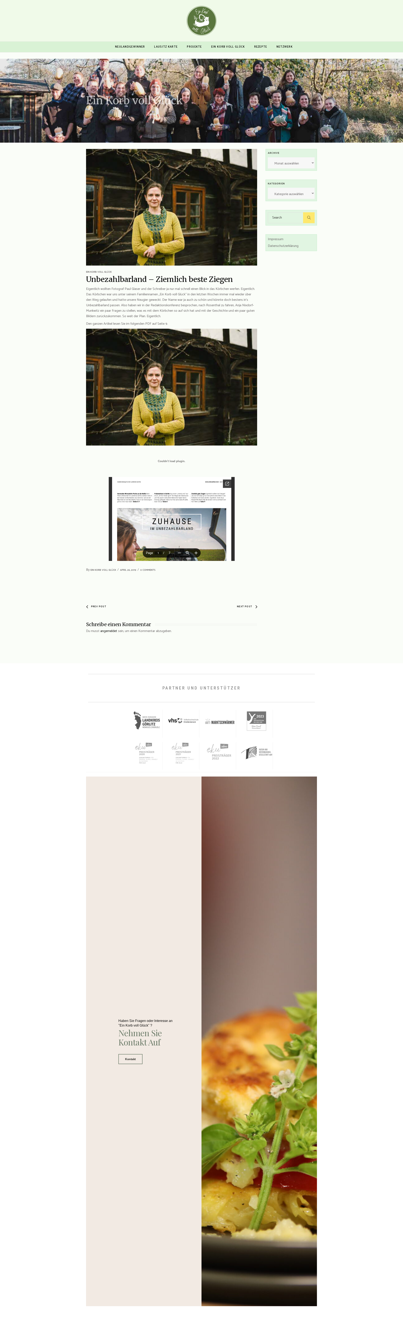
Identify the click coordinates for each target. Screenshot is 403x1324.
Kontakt (130, 1059)
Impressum (275, 239)
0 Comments (148, 570)
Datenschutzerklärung (283, 246)
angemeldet (108, 631)
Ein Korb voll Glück (99, 272)
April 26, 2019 (128, 570)
